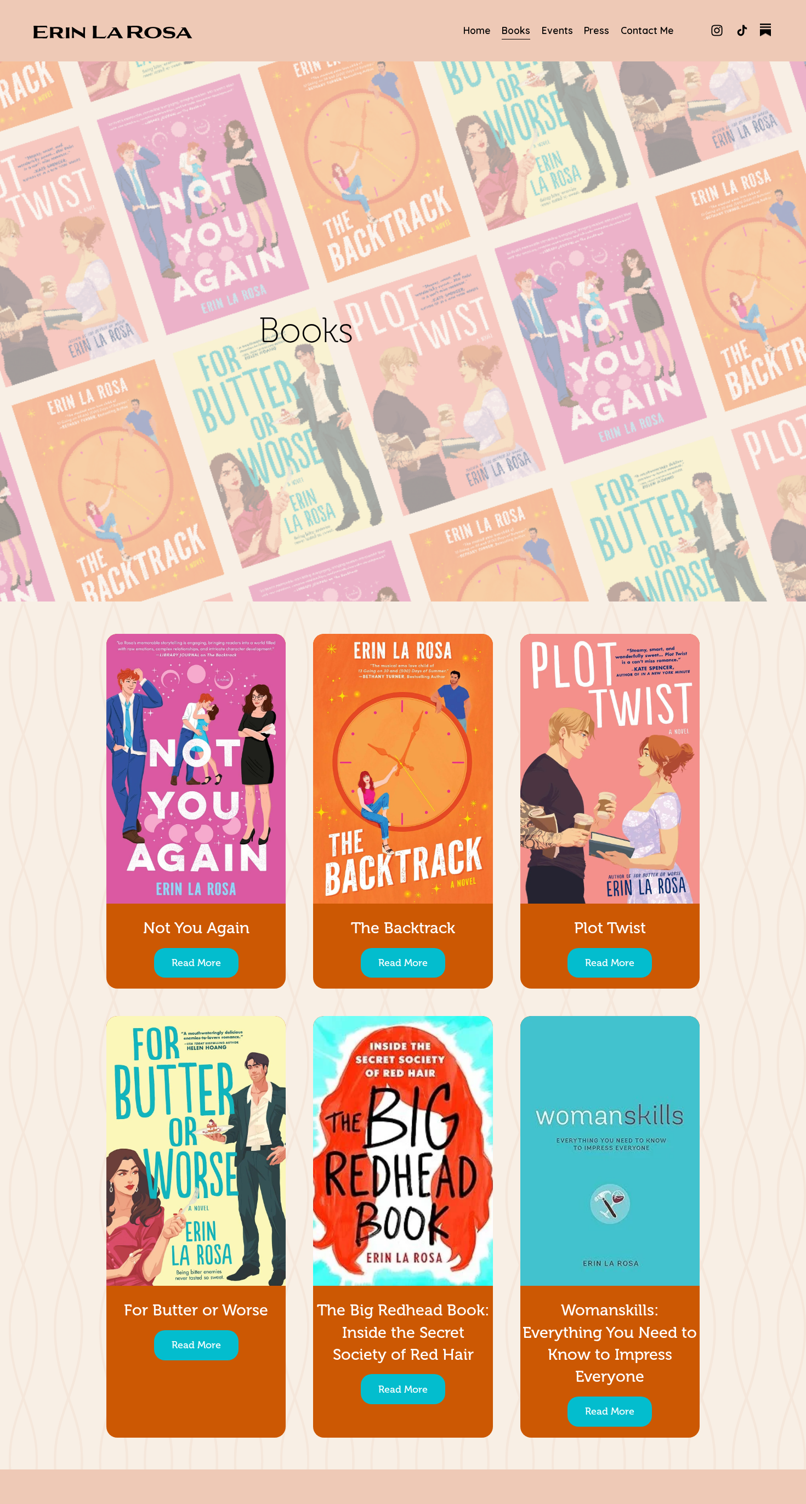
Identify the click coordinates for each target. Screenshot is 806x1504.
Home (477, 30)
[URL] (767, 30)
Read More (196, 962)
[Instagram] (717, 30)
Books (516, 30)
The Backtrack (403, 928)
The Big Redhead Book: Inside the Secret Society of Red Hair (403, 1332)
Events (557, 30)
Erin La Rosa (112, 30)
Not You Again (196, 928)
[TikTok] (742, 30)
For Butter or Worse (196, 1310)
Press (596, 30)
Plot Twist (610, 928)
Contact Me (647, 30)
